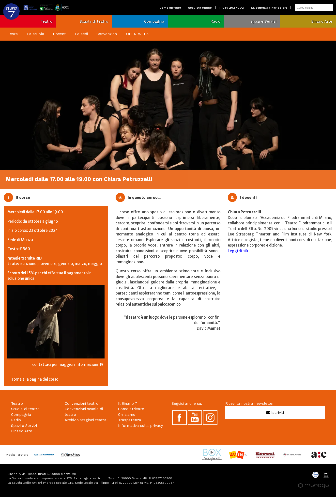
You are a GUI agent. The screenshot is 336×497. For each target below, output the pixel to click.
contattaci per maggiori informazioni (66, 364)
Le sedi (81, 34)
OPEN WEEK (137, 34)
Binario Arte (321, 21)
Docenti (59, 34)
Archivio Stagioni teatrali (86, 420)
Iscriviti (277, 412)
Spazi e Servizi (263, 21)
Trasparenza (129, 420)
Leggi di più (238, 250)
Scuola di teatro (94, 21)
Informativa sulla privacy (140, 425)
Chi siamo (126, 414)
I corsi (12, 34)
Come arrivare (170, 7)
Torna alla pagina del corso (34, 379)
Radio (215, 21)
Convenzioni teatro (81, 403)
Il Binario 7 (127, 403)
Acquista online (200, 7)
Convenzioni (107, 34)
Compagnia (154, 21)
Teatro (46, 21)
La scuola (35, 34)
